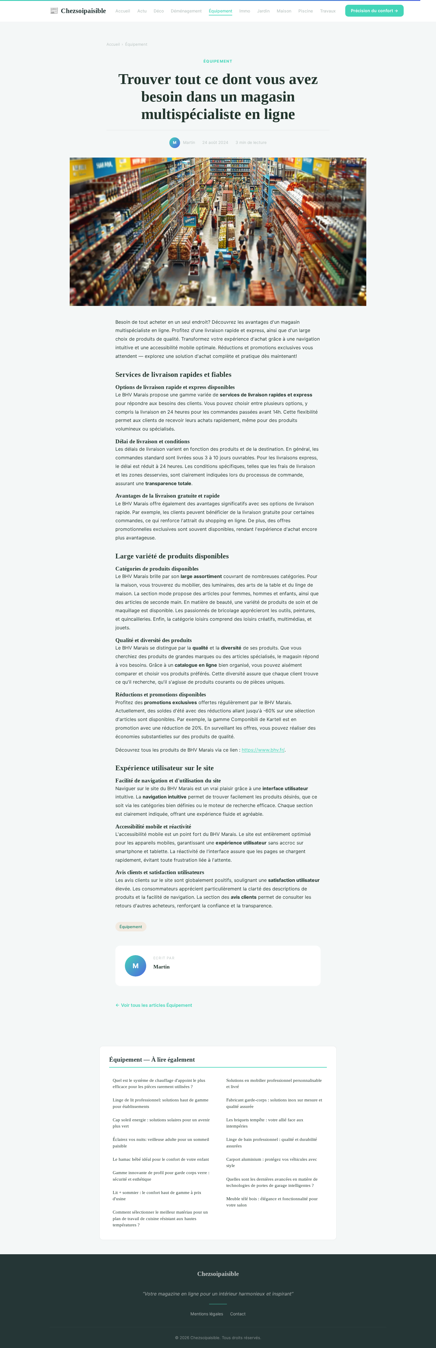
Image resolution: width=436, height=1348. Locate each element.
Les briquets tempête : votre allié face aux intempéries (264, 1122)
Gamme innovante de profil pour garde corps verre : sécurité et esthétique (161, 1175)
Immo (244, 10)
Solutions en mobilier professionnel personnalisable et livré (274, 1083)
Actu (142, 10)
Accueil (122, 10)
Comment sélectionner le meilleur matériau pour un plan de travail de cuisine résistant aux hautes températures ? (160, 1218)
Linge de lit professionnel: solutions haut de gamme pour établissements (161, 1103)
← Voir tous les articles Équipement (153, 1005)
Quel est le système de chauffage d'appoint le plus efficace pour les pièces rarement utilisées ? (159, 1083)
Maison (284, 10)
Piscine (305, 10)
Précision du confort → (374, 10)
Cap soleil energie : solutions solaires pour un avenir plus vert (161, 1122)
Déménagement (186, 10)
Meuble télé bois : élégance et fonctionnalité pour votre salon (272, 1201)
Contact (238, 1313)
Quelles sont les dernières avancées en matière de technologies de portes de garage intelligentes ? (272, 1182)
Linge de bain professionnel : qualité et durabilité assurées (271, 1142)
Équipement (220, 10)
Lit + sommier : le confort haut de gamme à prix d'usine (157, 1195)
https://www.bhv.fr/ (263, 750)
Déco (159, 10)
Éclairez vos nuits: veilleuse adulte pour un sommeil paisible (161, 1142)
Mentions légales (206, 1313)
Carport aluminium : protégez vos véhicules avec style (271, 1162)
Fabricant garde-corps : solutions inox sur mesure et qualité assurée (274, 1103)
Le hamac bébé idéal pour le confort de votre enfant (161, 1159)
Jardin (263, 10)
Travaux (328, 10)
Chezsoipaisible (78, 11)
